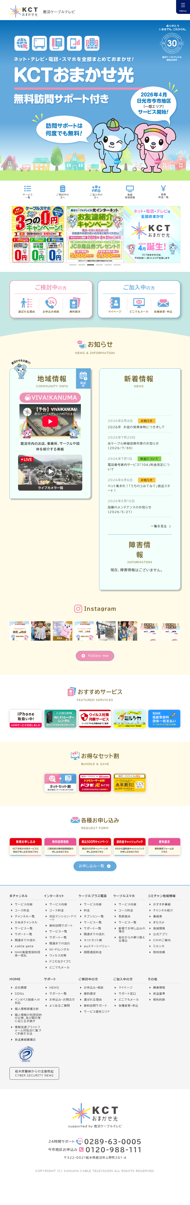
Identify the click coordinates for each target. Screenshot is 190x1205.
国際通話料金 (93, 952)
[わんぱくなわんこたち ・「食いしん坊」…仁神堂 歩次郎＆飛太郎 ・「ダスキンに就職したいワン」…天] (171, 631)
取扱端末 (125, 916)
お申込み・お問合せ (62, 999)
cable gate (24, 946)
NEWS (54, 987)
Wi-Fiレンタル (59, 949)
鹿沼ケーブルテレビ (59, 12)
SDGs (19, 993)
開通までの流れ (25, 940)
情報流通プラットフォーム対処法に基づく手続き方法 (28, 1030)
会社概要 (21, 987)
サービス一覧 (24, 928)
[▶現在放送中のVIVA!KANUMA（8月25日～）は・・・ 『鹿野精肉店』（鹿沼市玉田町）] (19, 631)
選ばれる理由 (93, 999)
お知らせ (147, 420)
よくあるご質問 (59, 1005)
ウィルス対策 (57, 955)
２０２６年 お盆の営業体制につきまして (136, 427)
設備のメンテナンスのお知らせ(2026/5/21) (130, 509)
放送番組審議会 (25, 1039)
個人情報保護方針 (27, 1009)
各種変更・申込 (128, 1005)
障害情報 (159, 987)
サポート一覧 (23, 934)
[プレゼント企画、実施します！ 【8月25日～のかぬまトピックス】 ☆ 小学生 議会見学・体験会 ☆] (62, 631)
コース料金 (22, 910)
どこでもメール (59, 967)
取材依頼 (159, 952)
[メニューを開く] (183, 7)
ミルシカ (159, 946)
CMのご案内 (162, 940)
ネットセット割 (93, 940)
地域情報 (159, 928)
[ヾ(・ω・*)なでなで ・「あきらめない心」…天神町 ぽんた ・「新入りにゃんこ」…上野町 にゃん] (149, 631)
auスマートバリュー (97, 946)
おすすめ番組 (162, 904)
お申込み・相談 (94, 987)
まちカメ (159, 922)
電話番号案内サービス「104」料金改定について (139, 467)
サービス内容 (24, 904)
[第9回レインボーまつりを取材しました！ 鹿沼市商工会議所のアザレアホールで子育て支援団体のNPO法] (41, 631)
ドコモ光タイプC (60, 961)
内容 (99, 904)
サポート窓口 (127, 993)
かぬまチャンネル (26, 922)
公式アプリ (160, 934)
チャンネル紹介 (163, 910)
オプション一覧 (94, 916)
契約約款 (159, 999)
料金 (87, 910)
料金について (149, 458)
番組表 (157, 916)
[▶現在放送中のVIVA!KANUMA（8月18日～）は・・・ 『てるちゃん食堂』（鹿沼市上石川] (84, 631)
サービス (90, 904)
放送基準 (159, 993)
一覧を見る (159, 526)
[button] (73, 264)
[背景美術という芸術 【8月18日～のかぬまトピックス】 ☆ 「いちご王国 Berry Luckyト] (106, 631)
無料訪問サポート (61, 925)
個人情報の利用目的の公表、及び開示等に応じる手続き (28, 1018)
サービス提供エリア (97, 1011)
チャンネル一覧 (25, 916)
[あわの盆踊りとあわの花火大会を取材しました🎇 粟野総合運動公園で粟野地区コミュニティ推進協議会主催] (127, 631)
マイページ (126, 987)
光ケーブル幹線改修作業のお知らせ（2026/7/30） (133, 446)
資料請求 (90, 993)
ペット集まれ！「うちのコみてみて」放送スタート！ (139, 488)
